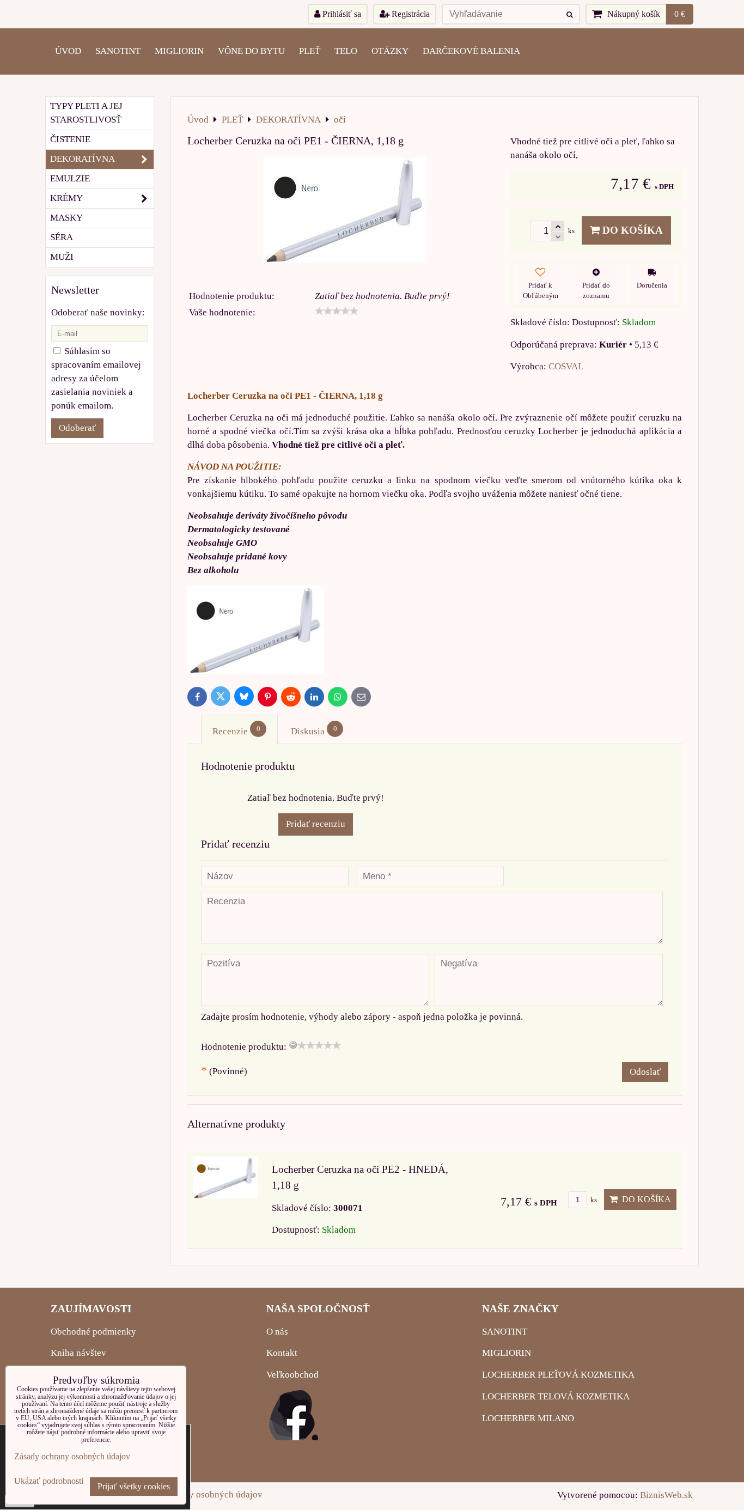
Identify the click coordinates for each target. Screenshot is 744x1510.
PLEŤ (309, 51)
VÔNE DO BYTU (251, 51)
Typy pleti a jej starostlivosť (86, 113)
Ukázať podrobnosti (48, 1480)
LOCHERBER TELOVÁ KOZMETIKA (556, 1396)
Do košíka (631, 230)
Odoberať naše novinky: (98, 312)
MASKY (66, 217)
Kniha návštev (78, 1353)
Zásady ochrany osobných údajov (197, 1494)
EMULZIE (70, 178)
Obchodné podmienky (93, 1331)
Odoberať (77, 428)
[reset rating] (293, 1044)
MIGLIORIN (179, 51)
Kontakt (281, 1353)
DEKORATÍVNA (82, 159)
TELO (345, 51)
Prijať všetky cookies (133, 1486)
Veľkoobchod (292, 1374)
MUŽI (62, 257)
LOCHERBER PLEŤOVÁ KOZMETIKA (558, 1374)
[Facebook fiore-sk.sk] (293, 1437)
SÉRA (61, 237)
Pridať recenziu (315, 824)
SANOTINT (118, 51)
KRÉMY (66, 198)
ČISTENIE (70, 139)
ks (593, 1200)
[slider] (336, 311)
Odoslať (645, 1072)
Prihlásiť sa (340, 14)
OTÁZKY (389, 51)
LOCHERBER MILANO (528, 1418)
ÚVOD (68, 51)
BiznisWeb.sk (666, 1495)
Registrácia (409, 14)
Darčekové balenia (471, 51)
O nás (277, 1331)
